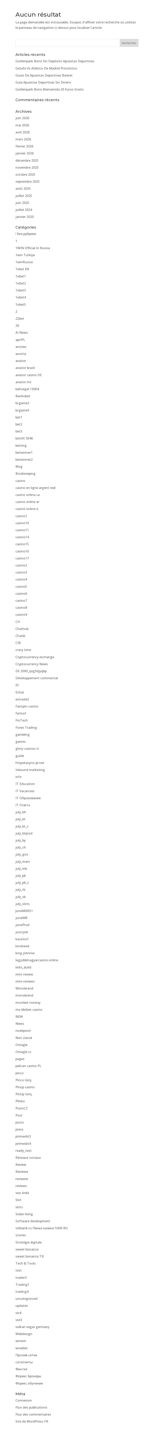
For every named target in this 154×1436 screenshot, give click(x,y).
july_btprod (23, 833)
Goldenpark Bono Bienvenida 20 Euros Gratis (49, 89)
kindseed (22, 946)
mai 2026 (22, 125)
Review (20, 1164)
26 (17, 325)
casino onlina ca (27, 495)
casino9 (21, 614)
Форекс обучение (29, 1383)
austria (20, 354)
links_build (23, 967)
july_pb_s (22, 882)
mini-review (24, 974)
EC (17, 685)
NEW (19, 1016)
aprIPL (20, 340)
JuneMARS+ (24, 911)
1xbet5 (20, 304)
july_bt (20, 819)
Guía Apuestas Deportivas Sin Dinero (43, 82)
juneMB (21, 918)
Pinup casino (25, 1087)
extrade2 (22, 699)
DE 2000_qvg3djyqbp (31, 671)
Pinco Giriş (23, 1080)
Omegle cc (23, 1052)
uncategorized (26, 1298)
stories (20, 1235)
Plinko (20, 1101)
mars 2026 (23, 139)
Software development (32, 1221)
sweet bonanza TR (29, 1256)
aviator (20, 361)
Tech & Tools (25, 1263)
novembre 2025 (27, 167)
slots (19, 1207)
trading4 (21, 1291)
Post (18, 1115)
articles (20, 347)
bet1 (18, 417)
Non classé (23, 1038)
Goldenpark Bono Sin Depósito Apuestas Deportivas (54, 61)
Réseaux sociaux (28, 1157)
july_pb (20, 875)
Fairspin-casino (26, 706)
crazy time (23, 650)
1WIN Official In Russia (32, 248)
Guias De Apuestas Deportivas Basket (44, 75)
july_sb (20, 897)
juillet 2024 (23, 210)
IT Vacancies (24, 791)
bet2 (18, 424)
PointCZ (21, 1108)
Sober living (24, 1214)
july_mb (21, 868)
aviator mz (23, 382)
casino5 (21, 586)
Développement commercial (36, 678)
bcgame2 (22, 403)
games (20, 741)
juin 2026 (22, 118)
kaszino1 (22, 939)
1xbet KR (22, 269)
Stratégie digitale (28, 1242)
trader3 (21, 1277)
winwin (20, 1341)
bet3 (18, 431)
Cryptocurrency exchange (34, 657)
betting (21, 445)
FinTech (21, 720)
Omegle (21, 1045)
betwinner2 (24, 459)
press (19, 1129)
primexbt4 (23, 1143)
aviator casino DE (28, 375)
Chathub (21, 629)
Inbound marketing (30, 770)
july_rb (20, 889)
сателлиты (24, 1362)
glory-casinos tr (27, 748)
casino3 (21, 572)
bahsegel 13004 (27, 389)
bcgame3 (22, 410)
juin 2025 (22, 203)
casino (20, 481)
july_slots (22, 904)
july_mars (22, 861)
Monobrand (24, 988)
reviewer (21, 1179)
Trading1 (22, 1284)
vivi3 (18, 1320)
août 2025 (23, 188)
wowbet (21, 1348)
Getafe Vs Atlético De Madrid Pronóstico (46, 68)
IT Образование (28, 798)
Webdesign (23, 1334)
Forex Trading (26, 727)
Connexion (23, 1400)
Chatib (20, 636)
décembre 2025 (26, 160)
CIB (18, 643)
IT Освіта (22, 805)
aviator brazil (25, 368)
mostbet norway (28, 1002)
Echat (19, 692)
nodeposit (23, 1030)
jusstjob (21, 932)
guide (19, 756)
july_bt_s (21, 826)
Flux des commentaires (33, 1414)
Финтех (21, 1369)
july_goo (21, 854)
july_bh (20, 812)
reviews (21, 1186)
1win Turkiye (25, 255)
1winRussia (24, 262)
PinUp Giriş (23, 1094)
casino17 (22, 558)
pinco (19, 1073)
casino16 (22, 551)
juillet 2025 (23, 195)
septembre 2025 (27, 181)
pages (19, 1059)
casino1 (21, 516)
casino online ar (27, 502)
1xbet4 (20, 297)
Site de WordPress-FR (31, 1421)
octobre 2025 (25, 174)
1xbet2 (20, 283)
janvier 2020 (24, 217)
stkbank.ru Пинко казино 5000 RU (41, 1228)
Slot (18, 1200)
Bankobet (22, 396)
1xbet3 (20, 290)
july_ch (20, 847)
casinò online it (26, 509)
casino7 (21, 600)
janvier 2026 (24, 153)
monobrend (24, 995)
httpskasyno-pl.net (29, 763)
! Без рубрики (25, 234)
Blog (18, 466)
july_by (20, 840)
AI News (21, 332)
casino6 (21, 593)
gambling (22, 734)
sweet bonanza (26, 1249)
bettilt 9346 (24, 438)
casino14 (22, 537)
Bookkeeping (25, 473)
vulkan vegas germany (32, 1327)
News (19, 1023)
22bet (19, 318)
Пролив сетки (26, 1355)
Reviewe (21, 1171)
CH (17, 622)
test (18, 1270)
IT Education (25, 784)
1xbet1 (20, 276)
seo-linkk (22, 1193)
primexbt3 (23, 1136)
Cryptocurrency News (31, 664)
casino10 (22, 523)
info (18, 777)
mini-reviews (25, 981)
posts (19, 1122)
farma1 (20, 713)
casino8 (21, 607)
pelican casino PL (28, 1066)
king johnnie (24, 953)
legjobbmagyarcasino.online (36, 960)
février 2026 (24, 146)
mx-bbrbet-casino (28, 1009)
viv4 (18, 1313)
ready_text (23, 1150)
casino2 (21, 565)
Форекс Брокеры (28, 1376)
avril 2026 (22, 132)
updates (21, 1305)
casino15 (22, 544)
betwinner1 (24, 452)
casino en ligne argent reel (35, 488)
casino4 (21, 579)
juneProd (22, 925)
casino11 (22, 530)
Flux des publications (31, 1407)
